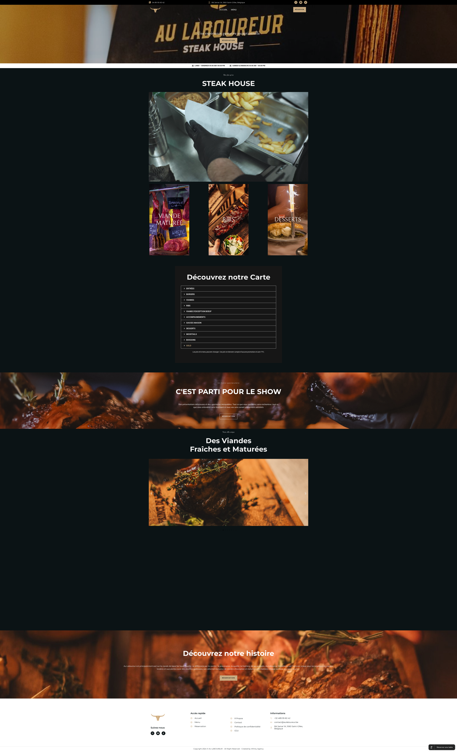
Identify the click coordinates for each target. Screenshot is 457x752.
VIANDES (190, 300)
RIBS (188, 306)
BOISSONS (191, 340)
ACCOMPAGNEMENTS (195, 317)
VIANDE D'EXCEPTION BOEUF (198, 311)
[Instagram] (295, 2)
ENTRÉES (190, 288)
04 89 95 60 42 (158, 2)
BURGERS (190, 294)
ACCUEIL (223, 9)
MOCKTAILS (191, 334)
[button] (228, 288)
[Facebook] (300, 2)
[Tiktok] (305, 2)
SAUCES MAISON (193, 323)
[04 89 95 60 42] (150, 2)
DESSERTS (190, 328)
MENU (234, 9)
